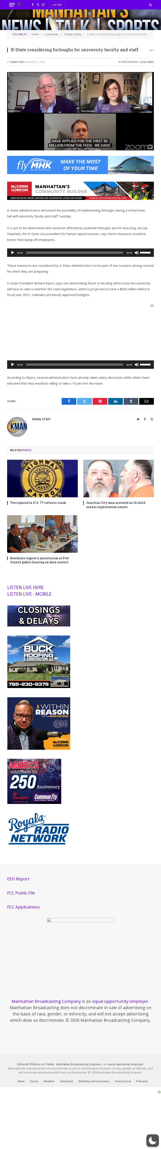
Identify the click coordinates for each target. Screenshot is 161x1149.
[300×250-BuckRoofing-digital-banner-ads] (38, 687)
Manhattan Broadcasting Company (46, 1001)
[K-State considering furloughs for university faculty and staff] (80, 149)
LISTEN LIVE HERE (25, 587)
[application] (80, 252)
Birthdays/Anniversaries (94, 1081)
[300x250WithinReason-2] (38, 749)
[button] (152, 1140)
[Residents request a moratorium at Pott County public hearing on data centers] (42, 534)
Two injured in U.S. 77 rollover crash (38, 503)
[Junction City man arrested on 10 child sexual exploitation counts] (118, 478)
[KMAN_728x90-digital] (80, 199)
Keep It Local (123, 1081)
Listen (57, 4)
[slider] (146, 252)
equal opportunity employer (120, 1001)
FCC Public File (21, 893)
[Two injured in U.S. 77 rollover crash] (42, 478)
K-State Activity (128, 61)
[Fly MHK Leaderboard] (80, 173)
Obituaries (66, 1081)
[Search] (150, 4)
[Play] (12, 253)
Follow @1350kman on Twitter (35, 1064)
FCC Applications (23, 907)
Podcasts (142, 1081)
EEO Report (18, 879)
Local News (147, 61)
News (21, 1081)
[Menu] (12, 4)
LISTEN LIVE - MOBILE (29, 594)
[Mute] (137, 253)
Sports (34, 1081)
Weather (49, 1081)
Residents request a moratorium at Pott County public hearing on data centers (39, 560)
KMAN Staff (18, 61)
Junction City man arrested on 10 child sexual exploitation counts (115, 505)
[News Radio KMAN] (20, 4)
